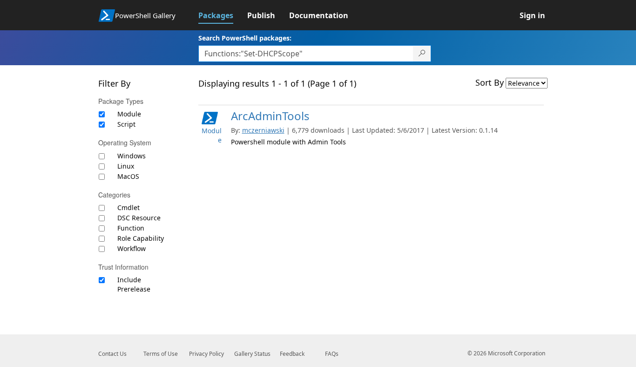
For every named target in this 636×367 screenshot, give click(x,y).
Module (129, 113)
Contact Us (112, 354)
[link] (222, 15)
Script (126, 124)
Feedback (292, 354)
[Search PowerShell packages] (422, 53)
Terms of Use (160, 354)
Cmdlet (128, 207)
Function (130, 228)
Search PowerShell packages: (244, 38)
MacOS (128, 176)
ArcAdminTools (270, 115)
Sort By (489, 82)
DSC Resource (139, 217)
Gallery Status (252, 354)
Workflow (131, 248)
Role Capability (140, 238)
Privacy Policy (206, 354)
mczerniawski (263, 130)
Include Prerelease (133, 284)
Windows (131, 155)
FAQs (331, 354)
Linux (125, 166)
